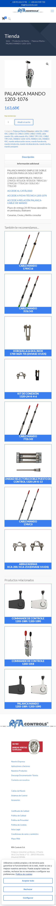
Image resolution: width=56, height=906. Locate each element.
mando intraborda (11, 144)
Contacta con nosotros (20, 780)
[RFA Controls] (28, 10)
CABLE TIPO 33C (36, 136)
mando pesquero (11, 147)
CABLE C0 (13, 134)
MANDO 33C (36, 139)
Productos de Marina (21, 41)
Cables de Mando (18, 791)
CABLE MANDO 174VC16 (28, 267)
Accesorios (15, 800)
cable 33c (38, 131)
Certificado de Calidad (20, 811)
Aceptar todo (28, 881)
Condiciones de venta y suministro (24, 834)
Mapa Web (15, 839)
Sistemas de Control (19, 795)
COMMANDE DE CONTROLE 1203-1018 (28, 662)
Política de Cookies (19, 825)
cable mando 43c (21, 136)
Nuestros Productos (19, 771)
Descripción (28, 157)
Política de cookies (24, 874)
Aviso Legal (15, 829)
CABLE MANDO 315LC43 (28, 310)
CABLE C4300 (35, 134)
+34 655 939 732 (38, 2)
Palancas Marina (38, 41)
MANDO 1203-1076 (21, 139)
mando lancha (44, 144)
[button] (47, 64)
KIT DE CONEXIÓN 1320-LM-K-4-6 (28, 395)
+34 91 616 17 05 (19, 2)
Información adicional (28, 163)
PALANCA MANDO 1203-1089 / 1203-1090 (28, 705)
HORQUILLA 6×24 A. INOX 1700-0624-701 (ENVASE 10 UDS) (28, 352)
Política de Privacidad (19, 820)
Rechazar (28, 889)
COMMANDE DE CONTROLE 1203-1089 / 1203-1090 (28, 620)
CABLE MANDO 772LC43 (28, 438)
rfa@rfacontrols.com (29, 5)
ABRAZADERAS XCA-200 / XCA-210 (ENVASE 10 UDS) (28, 565)
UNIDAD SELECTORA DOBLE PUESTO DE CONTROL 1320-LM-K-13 (28, 480)
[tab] (28, 157)
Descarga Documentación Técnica (24, 775)
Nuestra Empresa (18, 761)
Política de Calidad (18, 816)
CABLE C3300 (23, 134)
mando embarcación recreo (19, 141)
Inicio (8, 41)
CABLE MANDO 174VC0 (28, 523)
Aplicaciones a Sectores (20, 766)
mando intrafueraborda (29, 144)
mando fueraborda (38, 141)
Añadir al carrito (24, 122)
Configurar (28, 898)
